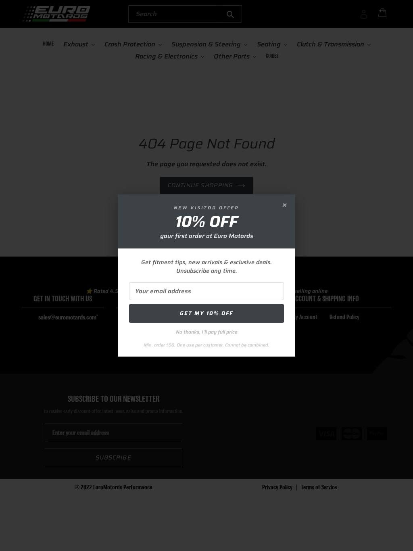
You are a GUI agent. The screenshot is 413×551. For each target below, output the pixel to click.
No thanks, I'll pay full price (207, 332)
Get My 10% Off (206, 313)
